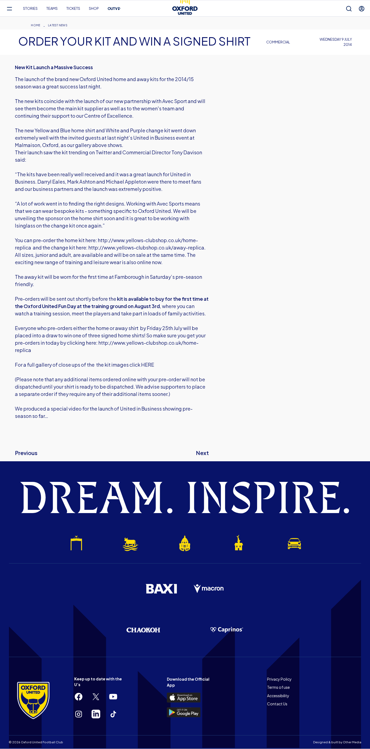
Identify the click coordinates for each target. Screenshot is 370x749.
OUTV (114, 8)
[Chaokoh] (143, 630)
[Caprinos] (227, 629)
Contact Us (277, 703)
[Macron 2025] (209, 589)
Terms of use (278, 687)
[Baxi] (161, 588)
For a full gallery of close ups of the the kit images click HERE (84, 364)
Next (202, 452)
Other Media (352, 742)
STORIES (30, 8)
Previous (26, 452)
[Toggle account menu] (361, 8)
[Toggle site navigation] (9, 8)
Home (35, 25)
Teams (52, 8)
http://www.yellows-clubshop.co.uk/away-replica (146, 247)
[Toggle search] (349, 8)
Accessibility (278, 695)
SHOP (94, 8)
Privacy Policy (279, 679)
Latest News (57, 25)
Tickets (73, 8)
